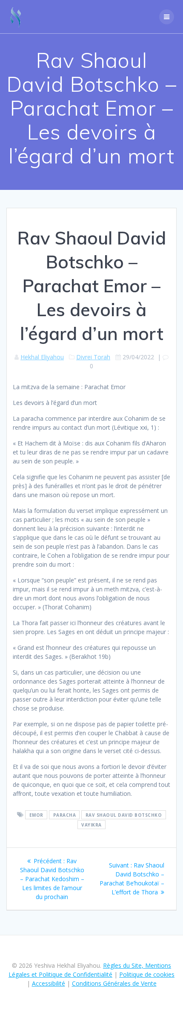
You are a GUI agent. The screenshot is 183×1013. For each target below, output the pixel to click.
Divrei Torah (93, 357)
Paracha (64, 815)
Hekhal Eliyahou (42, 357)
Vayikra (91, 825)
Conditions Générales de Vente (114, 983)
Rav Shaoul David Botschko (124, 815)
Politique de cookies (146, 974)
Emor (36, 815)
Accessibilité (48, 983)
